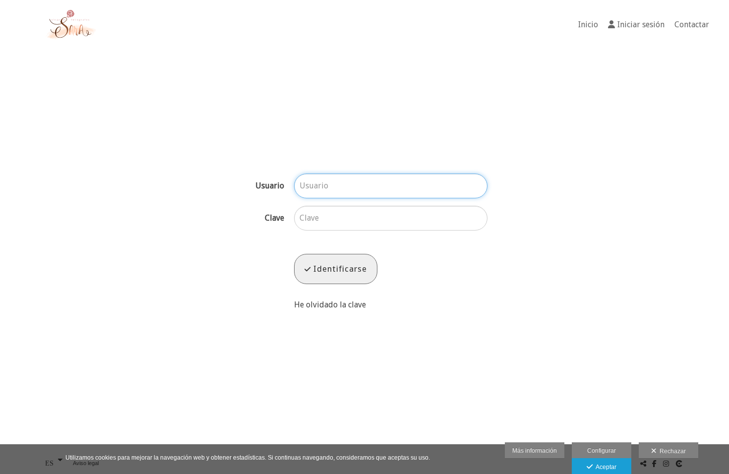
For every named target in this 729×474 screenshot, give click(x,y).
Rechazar (671, 451)
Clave (274, 218)
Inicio (588, 24)
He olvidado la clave (330, 304)
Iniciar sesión (641, 24)
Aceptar (604, 467)
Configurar (601, 450)
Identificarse (339, 269)
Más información (534, 450)
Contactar (691, 24)
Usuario (269, 185)
